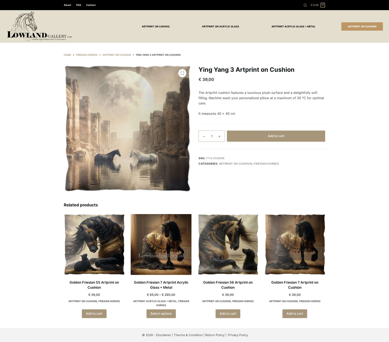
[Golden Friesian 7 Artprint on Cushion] (294, 244)
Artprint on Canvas (156, 26)
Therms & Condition (188, 335)
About (67, 4)
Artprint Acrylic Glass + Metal (293, 26)
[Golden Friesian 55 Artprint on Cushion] (94, 244)
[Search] (305, 5)
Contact (91, 4)
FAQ (78, 4)
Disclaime (163, 335)
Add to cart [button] (94, 313)
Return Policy (214, 335)
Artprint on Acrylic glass (220, 26)
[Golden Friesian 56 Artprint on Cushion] (228, 244)
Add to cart (276, 136)
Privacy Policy (238, 335)
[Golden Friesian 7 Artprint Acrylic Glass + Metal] (161, 244)
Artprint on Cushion (362, 26)
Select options (161, 313)
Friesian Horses (266, 163)
